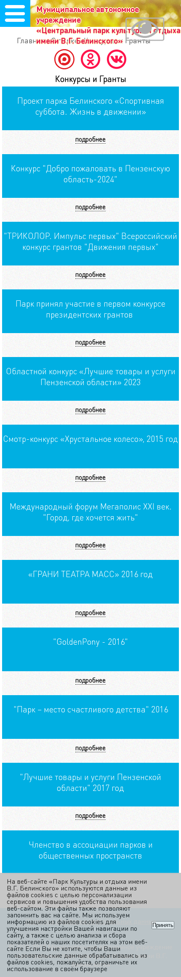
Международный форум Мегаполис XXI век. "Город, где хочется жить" (91, 512)
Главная (31, 40)
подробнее (90, 138)
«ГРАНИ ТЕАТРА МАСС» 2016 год (90, 573)
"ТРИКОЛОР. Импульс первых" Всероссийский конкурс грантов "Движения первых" (90, 241)
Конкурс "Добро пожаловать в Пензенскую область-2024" (90, 173)
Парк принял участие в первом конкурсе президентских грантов (90, 309)
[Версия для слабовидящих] (144, 30)
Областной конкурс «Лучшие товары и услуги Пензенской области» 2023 (91, 376)
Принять (162, 925)
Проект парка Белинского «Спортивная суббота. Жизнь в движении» (90, 106)
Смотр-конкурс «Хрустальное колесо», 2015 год (90, 438)
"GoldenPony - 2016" (90, 641)
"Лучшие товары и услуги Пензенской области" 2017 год (90, 782)
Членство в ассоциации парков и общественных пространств (91, 850)
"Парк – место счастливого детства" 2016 (90, 709)
